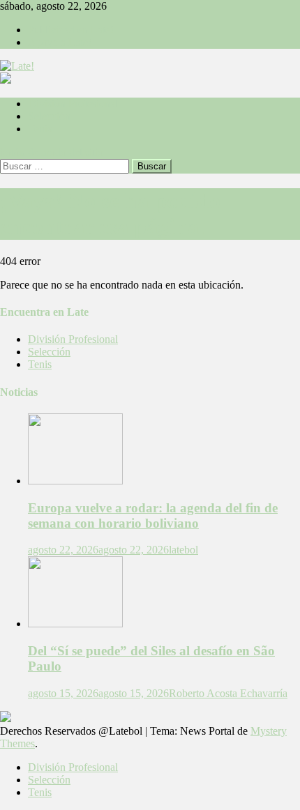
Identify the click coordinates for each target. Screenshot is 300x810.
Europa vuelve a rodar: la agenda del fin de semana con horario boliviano (153, 515)
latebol (183, 550)
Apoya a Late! (59, 42)
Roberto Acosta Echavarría (228, 693)
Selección (49, 116)
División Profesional (73, 103)
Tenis (40, 129)
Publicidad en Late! (71, 30)
